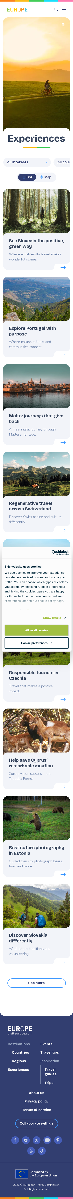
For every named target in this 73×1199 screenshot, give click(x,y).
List (29, 177)
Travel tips (49, 1052)
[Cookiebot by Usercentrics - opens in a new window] (52, 552)
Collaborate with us (36, 1123)
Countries (20, 1052)
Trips (49, 1083)
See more (36, 983)
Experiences (18, 1069)
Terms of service (36, 1110)
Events (46, 1044)
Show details (52, 617)
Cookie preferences (34, 643)
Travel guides (50, 1071)
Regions (19, 1061)
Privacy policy (36, 1101)
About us (36, 1093)
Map (47, 177)
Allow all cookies (36, 630)
